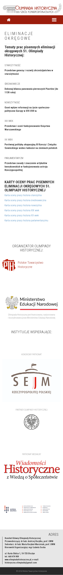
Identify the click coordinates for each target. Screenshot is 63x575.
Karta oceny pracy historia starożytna (23, 195)
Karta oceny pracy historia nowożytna (23, 205)
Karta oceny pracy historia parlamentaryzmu (26, 220)
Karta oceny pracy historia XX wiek (22, 215)
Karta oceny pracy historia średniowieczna (25, 200)
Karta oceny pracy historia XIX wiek (22, 210)
